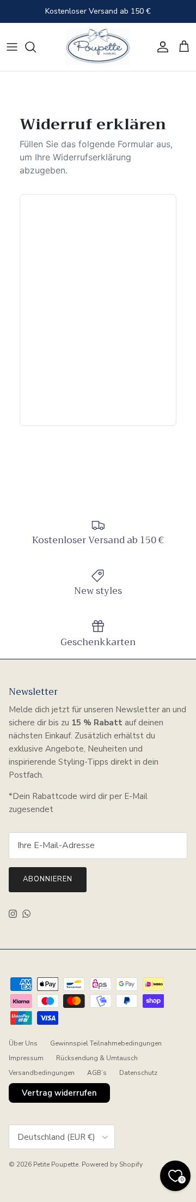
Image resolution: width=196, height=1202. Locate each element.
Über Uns (23, 1043)
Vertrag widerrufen (59, 1092)
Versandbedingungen (42, 1072)
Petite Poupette (55, 1164)
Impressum (26, 1058)
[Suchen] (36, 47)
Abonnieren (47, 879)
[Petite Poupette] (98, 46)
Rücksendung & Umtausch (97, 1058)
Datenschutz (138, 1072)
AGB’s (97, 1072)
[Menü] (12, 47)
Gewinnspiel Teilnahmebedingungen (106, 1043)
